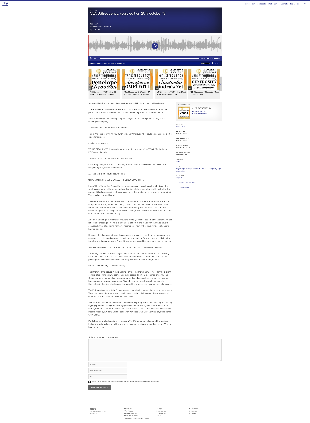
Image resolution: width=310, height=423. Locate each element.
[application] (155, 58)
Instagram (194, 411)
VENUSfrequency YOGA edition (101, 26)
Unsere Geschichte (131, 413)
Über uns (128, 409)
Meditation (196, 169)
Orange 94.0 (180, 127)
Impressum (162, 411)
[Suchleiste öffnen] (305, 4)
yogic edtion (180, 171)
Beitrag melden (182, 187)
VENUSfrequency (211, 169)
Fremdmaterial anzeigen (186, 183)
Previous (89, 84)
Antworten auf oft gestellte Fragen (137, 418)
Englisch (179, 178)
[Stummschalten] (211, 58)
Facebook (194, 409)
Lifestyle (189, 169)
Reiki (202, 169)
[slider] (149, 58)
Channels (283, 4)
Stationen (272, 4)
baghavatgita (181, 169)
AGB (159, 416)
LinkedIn (193, 413)
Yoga (219, 169)
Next (220, 84)
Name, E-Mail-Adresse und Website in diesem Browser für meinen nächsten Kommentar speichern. (125, 381)
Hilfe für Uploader (131, 416)
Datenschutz (162, 413)
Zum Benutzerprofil (200, 114)
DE (298, 4)
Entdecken (250, 4)
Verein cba (129, 411)
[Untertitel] (208, 58)
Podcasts (261, 4)
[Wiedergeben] (91, 58)
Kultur (178, 162)
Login (292, 4)
